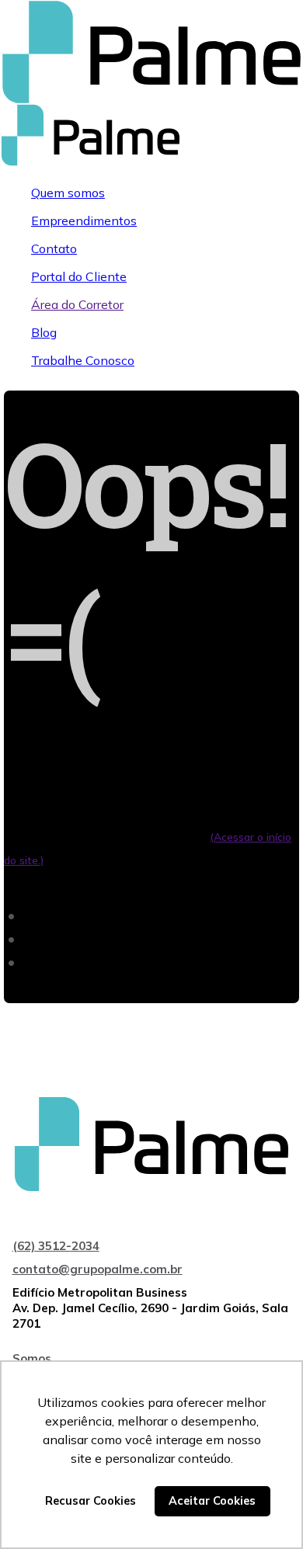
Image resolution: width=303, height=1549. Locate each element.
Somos (31, 1358)
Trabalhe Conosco (82, 360)
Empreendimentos (84, 220)
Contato (54, 248)
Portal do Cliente (79, 276)
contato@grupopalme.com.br (97, 1269)
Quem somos (68, 192)
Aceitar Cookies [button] (212, 1501)
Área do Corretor (77, 304)
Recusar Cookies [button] (90, 1501)
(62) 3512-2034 (55, 1245)
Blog (44, 332)
